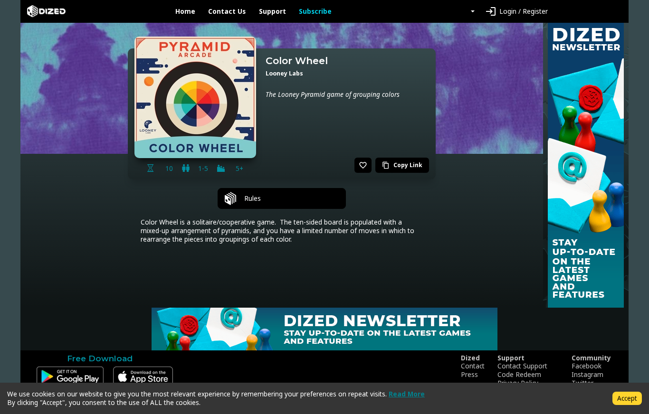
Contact (473, 366)
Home (185, 11)
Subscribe (315, 11)
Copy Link (402, 165)
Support (272, 11)
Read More (407, 393)
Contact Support (522, 366)
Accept (627, 398)
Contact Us (227, 11)
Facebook (586, 366)
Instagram (587, 374)
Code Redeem (519, 374)
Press (469, 374)
